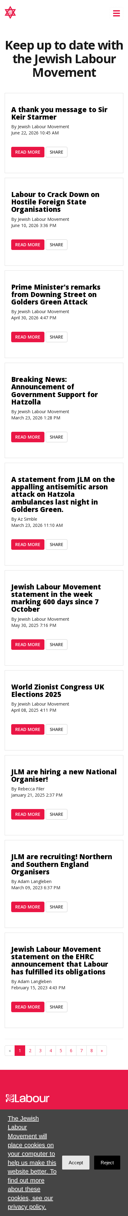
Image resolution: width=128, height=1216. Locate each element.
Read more (27, 152)
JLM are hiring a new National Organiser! (64, 775)
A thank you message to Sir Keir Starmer (59, 113)
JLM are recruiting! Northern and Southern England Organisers (61, 864)
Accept (76, 1162)
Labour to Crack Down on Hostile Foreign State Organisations (55, 202)
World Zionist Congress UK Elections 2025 (57, 690)
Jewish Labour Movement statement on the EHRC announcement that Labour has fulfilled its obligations (59, 960)
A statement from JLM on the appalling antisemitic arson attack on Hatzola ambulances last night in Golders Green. (63, 494)
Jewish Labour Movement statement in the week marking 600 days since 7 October (56, 598)
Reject (107, 1162)
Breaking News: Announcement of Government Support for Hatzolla (54, 390)
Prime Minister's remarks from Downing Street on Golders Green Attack (55, 294)
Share (56, 152)
